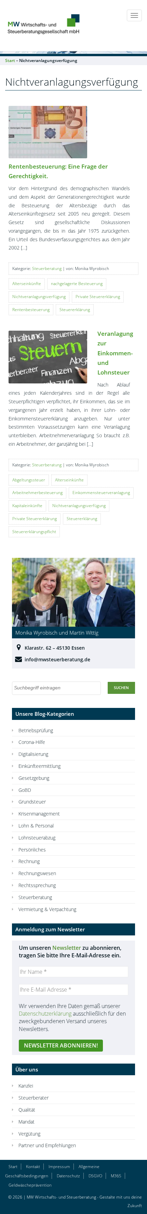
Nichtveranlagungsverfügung (39, 296)
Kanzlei (25, 1085)
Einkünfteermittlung (39, 766)
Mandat (26, 1121)
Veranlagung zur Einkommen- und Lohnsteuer (115, 353)
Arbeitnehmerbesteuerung (37, 492)
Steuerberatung (47, 268)
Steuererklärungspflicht (34, 532)
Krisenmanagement (39, 813)
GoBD (24, 790)
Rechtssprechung (37, 885)
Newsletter (66, 948)
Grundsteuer (32, 801)
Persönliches (32, 849)
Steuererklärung (74, 309)
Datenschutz (68, 1176)
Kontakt (33, 1166)
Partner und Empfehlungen (47, 1145)
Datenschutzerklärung (45, 1013)
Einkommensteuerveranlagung (101, 492)
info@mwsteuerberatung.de (57, 659)
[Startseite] (44, 23)
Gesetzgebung (33, 778)
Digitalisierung (33, 754)
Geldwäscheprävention (30, 1185)
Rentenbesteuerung (31, 309)
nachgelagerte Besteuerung (77, 283)
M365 (116, 1176)
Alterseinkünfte (26, 283)
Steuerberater (33, 1097)
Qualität (26, 1109)
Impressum (59, 1166)
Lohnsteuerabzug (36, 837)
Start (13, 1166)
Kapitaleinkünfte (27, 505)
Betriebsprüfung (35, 730)
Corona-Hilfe (31, 742)
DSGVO (95, 1176)
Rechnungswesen (37, 873)
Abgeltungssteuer (28, 480)
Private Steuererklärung (98, 296)
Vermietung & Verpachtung (47, 909)
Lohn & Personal (36, 825)
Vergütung (29, 1133)
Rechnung (29, 861)
